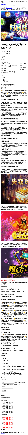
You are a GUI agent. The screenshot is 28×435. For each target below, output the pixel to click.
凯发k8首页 (3, 4)
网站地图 (3, 433)
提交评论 (4, 390)
